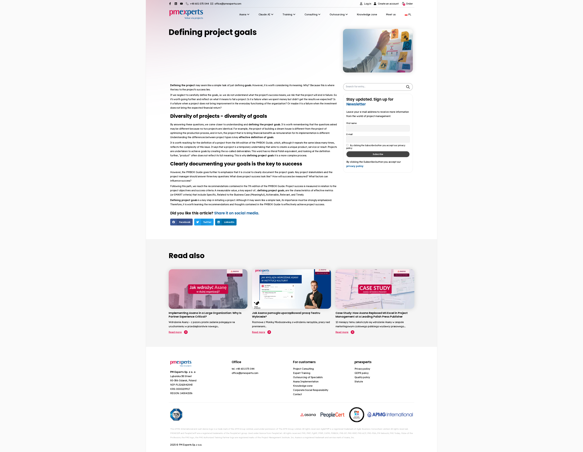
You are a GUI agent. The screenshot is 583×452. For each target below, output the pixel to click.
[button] (181, 222)
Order (408, 4)
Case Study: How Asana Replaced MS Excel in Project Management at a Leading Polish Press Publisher (372, 314)
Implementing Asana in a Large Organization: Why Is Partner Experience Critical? (205, 314)
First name (351, 123)
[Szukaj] (408, 86)
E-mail (349, 134)
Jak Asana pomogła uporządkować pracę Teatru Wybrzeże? (286, 314)
